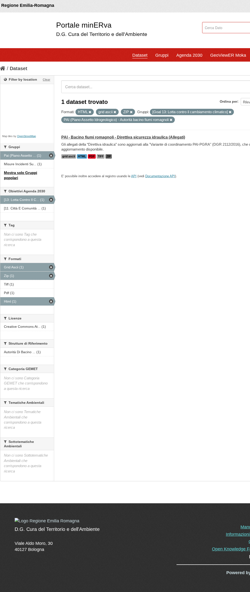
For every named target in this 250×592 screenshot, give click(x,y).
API (133, 176)
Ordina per (228, 101)
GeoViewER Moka (228, 55)
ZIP (108, 156)
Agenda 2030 (189, 55)
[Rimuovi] (90, 112)
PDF (92, 156)
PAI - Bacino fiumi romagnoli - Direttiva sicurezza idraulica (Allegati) (123, 137)
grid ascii (68, 156)
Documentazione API (160, 176)
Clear (46, 79)
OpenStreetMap (26, 136)
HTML (82, 156)
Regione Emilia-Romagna (27, 5)
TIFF (101, 156)
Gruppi (161, 55)
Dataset (139, 55)
